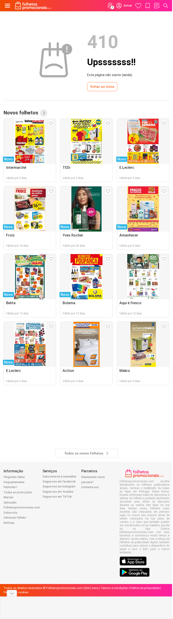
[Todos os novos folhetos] (43, 113)
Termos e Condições (114, 588)
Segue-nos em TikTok (57, 496)
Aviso (95, 588)
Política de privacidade (144, 588)
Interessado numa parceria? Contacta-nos (93, 482)
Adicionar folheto (15, 517)
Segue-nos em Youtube (58, 491)
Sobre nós (10, 512)
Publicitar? (10, 487)
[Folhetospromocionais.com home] (33, 5)
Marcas (8, 497)
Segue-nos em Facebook (59, 481)
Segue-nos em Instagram (59, 486)
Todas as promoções (18, 492)
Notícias (9, 522)
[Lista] (156, 5)
